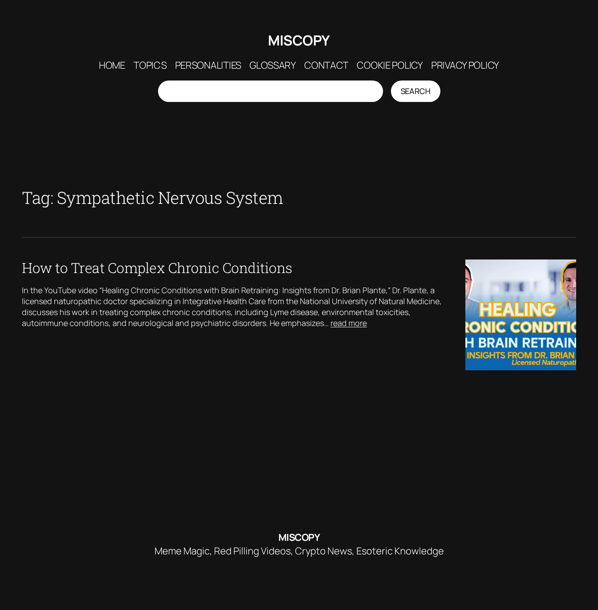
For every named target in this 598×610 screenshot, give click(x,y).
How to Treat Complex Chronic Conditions (157, 267)
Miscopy (299, 40)
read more (349, 323)
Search (416, 91)
